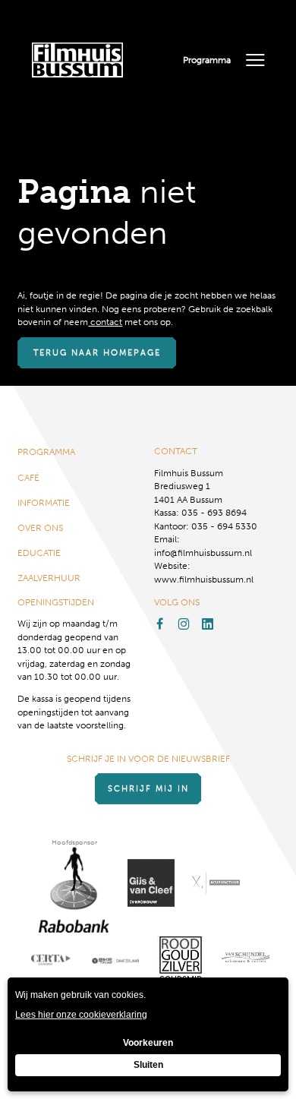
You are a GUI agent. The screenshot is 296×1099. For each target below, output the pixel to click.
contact (105, 321)
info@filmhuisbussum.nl (203, 552)
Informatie (43, 502)
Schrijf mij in (148, 789)
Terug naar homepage (97, 353)
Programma (207, 59)
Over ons (40, 527)
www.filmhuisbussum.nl (203, 579)
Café (28, 477)
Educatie (39, 552)
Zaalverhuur (48, 577)
